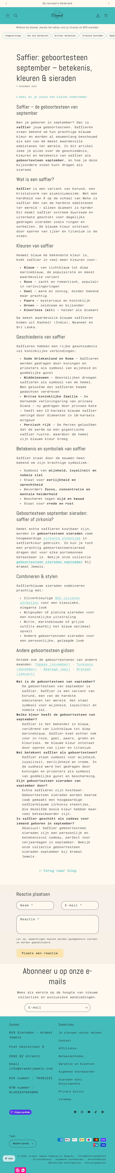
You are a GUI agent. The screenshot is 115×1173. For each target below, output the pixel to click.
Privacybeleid (42, 1159)
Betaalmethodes (71, 1056)
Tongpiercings (13, 36)
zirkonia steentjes (62, 538)
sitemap (65, 1099)
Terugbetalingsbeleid (92, 1156)
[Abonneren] (86, 1007)
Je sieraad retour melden (80, 1032)
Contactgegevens (95, 1163)
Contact (65, 1040)
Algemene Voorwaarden (77, 1071)
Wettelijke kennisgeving (65, 1163)
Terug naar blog (59, 871)
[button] (8, 16)
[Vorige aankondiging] (6, 3)
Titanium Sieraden (92, 36)
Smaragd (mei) (56, 669)
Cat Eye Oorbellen (37, 36)
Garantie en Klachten (77, 1063)
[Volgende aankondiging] (109, 3)
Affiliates (68, 1048)
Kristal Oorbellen (65, 36)
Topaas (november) (52, 664)
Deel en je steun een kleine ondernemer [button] (53, 96)
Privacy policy (71, 1091)
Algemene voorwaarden (69, 1159)
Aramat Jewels (39, 1156)
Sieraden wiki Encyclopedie (70, 1081)
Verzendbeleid (97, 1159)
